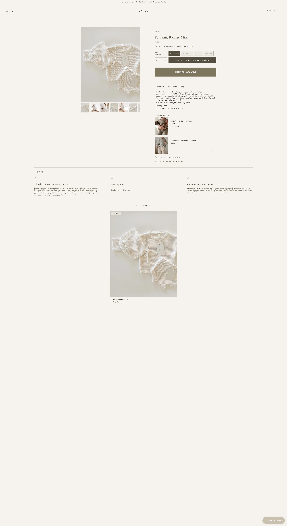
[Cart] (280, 11)
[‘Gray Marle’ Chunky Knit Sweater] (161, 145)
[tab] (160, 87)
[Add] (213, 150)
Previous (81, 64)
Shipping (38, 171)
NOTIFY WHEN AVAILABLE (185, 72)
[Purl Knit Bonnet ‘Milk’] (143, 254)
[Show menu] (6, 11)
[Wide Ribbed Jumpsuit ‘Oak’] (161, 126)
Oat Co (157, 31)
